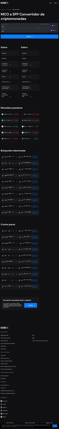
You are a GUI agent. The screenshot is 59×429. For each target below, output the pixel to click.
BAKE (22, 280)
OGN (6, 200)
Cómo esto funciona (5, 337)
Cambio (9, 9)
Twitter (4, 404)
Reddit (4, 416)
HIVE (23, 194)
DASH (6, 274)
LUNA (6, 169)
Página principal (4, 335)
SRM (6, 175)
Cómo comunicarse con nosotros (40, 340)
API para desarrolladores (6, 369)
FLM (23, 237)
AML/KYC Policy (10, 422)
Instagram (5, 410)
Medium (5, 407)
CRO (6, 157)
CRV (22, 231)
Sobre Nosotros (4, 340)
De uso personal (4, 375)
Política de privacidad (30, 422)
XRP (22, 200)
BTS (6, 261)
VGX (22, 286)
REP (5, 268)
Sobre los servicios (5, 358)
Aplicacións (3, 346)
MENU (55, 3)
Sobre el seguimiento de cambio (8, 366)
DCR (6, 163)
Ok (54, 425)
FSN (22, 157)
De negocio (3, 378)
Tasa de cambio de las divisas (8, 343)
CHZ (22, 249)
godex (3, 9)
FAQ (33, 335)
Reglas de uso (49, 422)
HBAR (6, 206)
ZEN (6, 255)
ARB (6, 212)
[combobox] (51, 3)
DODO (6, 237)
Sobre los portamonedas (6, 360)
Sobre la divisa (4, 363)
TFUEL (6, 181)
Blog (33, 337)
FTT (5, 286)
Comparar (34, 231)
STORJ (6, 194)
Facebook (5, 401)
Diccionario (3, 348)
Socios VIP (3, 355)
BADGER (7, 243)
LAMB (6, 187)
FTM (6, 231)
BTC (22, 163)
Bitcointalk (5, 413)
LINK (23, 206)
